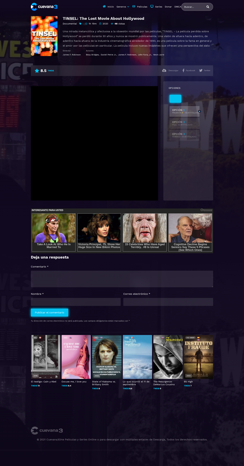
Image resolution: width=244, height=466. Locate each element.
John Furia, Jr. (144, 55)
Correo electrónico (136, 293)
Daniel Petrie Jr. (108, 55)
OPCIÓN (186, 111)
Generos (121, 6)
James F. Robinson (72, 55)
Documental (70, 23)
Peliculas (142, 6)
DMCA (177, 6)
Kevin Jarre (158, 55)
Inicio (111, 6)
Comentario (39, 266)
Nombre (37, 293)
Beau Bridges (92, 55)
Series (158, 6)
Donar (168, 6)
